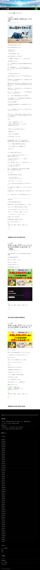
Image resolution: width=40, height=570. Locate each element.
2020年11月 (4, 489)
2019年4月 (3, 524)
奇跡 (17, 237)
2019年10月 (4, 513)
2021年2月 (3, 483)
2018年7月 (3, 541)
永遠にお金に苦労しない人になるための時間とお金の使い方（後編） (20, 247)
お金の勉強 (12, 317)
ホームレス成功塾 (5, 8)
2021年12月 (4, 465)
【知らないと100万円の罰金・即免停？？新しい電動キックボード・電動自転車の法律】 (16, 421)
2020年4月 (3, 502)
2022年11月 (4, 444)
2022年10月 (4, 446)
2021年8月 (3, 472)
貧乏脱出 (23, 406)
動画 (2, 549)
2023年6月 (3, 439)
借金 (15, 237)
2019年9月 (3, 515)
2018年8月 (3, 539)
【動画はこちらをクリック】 (13, 389)
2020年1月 (3, 507)
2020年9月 (3, 493)
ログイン (3, 558)
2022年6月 (3, 454)
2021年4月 (3, 480)
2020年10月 (4, 491)
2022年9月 (3, 448)
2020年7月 (3, 496)
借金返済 (16, 406)
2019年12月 (4, 509)
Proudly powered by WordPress (6, 568)
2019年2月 (3, 528)
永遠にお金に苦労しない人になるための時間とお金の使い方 (20, 326)
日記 (2, 551)
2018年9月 (3, 537)
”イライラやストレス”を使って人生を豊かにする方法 (10, 423)
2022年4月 (3, 457)
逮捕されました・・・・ (6, 425)
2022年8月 (3, 450)
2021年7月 (3, 474)
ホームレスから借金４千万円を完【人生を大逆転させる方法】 (12, 428)
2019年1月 (3, 530)
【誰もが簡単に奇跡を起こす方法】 (20, 20)
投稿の (3, 560)
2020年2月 (3, 506)
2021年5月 (3, 478)
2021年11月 (4, 467)
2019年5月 (3, 522)
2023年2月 (3, 441)
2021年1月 (3, 485)
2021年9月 (3, 470)
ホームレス (16, 317)
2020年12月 (4, 487)
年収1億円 (19, 406)
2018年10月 (4, 535)
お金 (9, 317)
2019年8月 (3, 517)
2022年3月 (3, 459)
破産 (24, 237)
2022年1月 (3, 463)
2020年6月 (3, 498)
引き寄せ (21, 237)
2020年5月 (3, 500)
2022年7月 (3, 452)
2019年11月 (4, 511)
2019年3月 (3, 526)
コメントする (17, 22)
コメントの (4, 562)
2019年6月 (3, 520)
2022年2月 (3, 461)
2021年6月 (3, 476)
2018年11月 (4, 533)
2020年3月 (3, 504)
